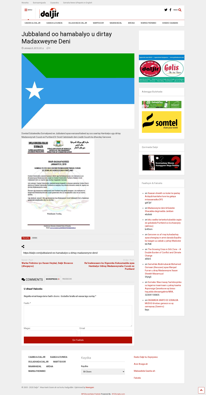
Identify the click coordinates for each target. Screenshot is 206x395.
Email (82, 328)
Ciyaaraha (54, 3)
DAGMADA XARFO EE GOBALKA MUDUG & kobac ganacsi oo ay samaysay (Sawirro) (161, 303)
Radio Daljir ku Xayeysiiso (146, 357)
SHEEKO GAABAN (170, 23)
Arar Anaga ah (141, 364)
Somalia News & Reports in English (77, 3)
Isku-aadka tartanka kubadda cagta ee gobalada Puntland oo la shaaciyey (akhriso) (163, 222)
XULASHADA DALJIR (77, 23)
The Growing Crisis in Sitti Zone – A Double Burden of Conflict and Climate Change (163, 252)
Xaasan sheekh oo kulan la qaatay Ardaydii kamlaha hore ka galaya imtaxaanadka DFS (162, 196)
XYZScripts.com (118, 394)
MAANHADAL (116, 23)
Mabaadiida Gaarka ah (144, 371)
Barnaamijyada (39, 3)
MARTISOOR (98, 23)
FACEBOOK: (67, 279)
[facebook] (170, 10)
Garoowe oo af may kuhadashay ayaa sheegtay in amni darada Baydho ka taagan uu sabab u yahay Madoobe (163, 237)
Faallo (27, 303)
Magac (27, 328)
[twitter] (165, 10)
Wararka (25, 3)
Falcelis (137, 378)
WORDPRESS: (52, 279)
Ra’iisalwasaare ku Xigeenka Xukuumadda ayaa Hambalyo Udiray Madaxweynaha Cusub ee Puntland (109, 266)
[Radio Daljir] (47, 17)
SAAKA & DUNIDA (54, 23)
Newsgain (90, 387)
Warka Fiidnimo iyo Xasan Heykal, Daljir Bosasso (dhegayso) (47, 264)
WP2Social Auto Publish (91, 394)
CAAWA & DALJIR (32, 23)
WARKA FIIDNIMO (148, 23)
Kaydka (84, 366)
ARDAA (131, 23)
